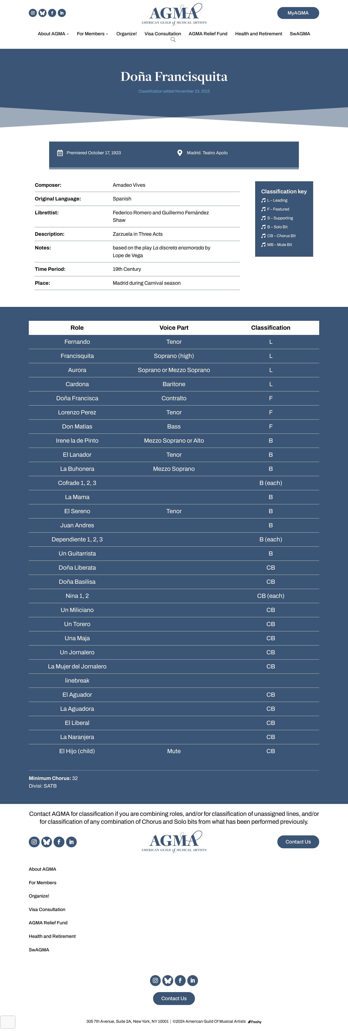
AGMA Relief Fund (208, 34)
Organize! (126, 34)
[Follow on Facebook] (52, 13)
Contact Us (298, 841)
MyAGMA (298, 13)
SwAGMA (300, 34)
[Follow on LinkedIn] (62, 13)
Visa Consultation (163, 34)
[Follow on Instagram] (33, 13)
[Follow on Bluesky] (42, 13)
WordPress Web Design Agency (254, 1022)
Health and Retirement (258, 34)
